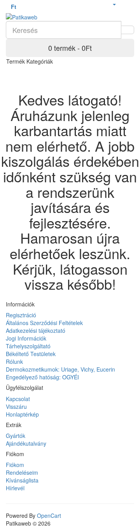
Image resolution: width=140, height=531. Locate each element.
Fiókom (15, 465)
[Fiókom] (114, 4)
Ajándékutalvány (26, 443)
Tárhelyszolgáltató (28, 346)
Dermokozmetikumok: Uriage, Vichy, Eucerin (60, 369)
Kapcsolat (18, 399)
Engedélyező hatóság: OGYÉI (42, 377)
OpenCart (49, 515)
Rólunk (14, 361)
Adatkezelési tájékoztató (35, 330)
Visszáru (16, 406)
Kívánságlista (22, 480)
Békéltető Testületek (31, 354)
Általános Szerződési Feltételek (44, 323)
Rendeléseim (22, 472)
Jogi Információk (26, 338)
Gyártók (15, 435)
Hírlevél (15, 488)
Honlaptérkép (22, 414)
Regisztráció (21, 315)
